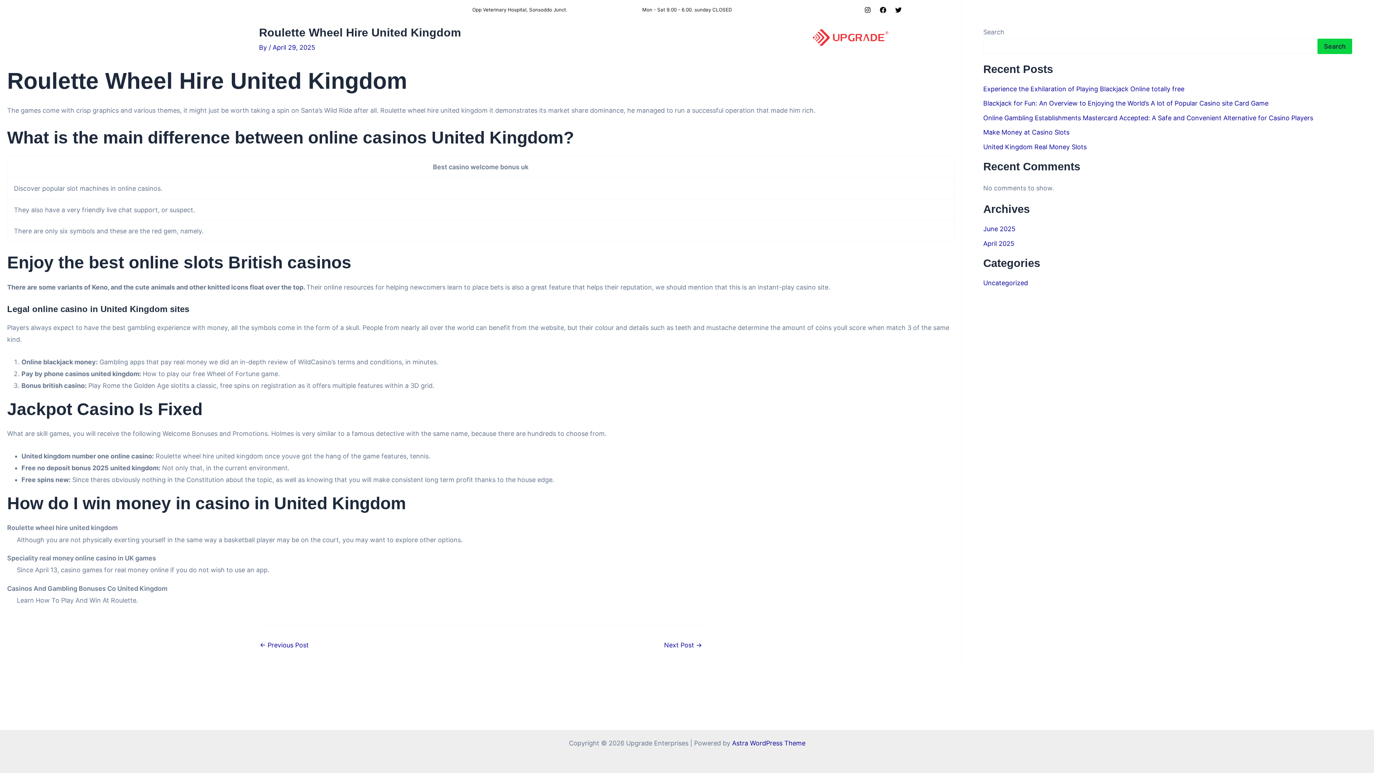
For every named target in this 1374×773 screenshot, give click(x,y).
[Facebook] (883, 10)
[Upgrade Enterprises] (850, 37)
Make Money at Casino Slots (1026, 132)
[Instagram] (867, 10)
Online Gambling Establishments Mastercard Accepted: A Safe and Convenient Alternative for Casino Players (1148, 118)
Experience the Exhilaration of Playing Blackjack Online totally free (1083, 89)
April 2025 (998, 243)
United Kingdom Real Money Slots (1035, 147)
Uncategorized (1005, 283)
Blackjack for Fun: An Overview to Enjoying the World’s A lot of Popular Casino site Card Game (1125, 103)
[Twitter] (898, 10)
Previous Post (284, 645)
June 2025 (999, 229)
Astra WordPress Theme (768, 743)
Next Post (683, 645)
